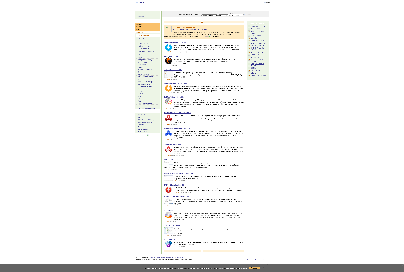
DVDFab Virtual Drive (258, 75)
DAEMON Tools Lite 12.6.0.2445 (175, 42)
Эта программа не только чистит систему (190, 29)
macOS (138, 26)
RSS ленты (142, 115)
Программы (141, 9)
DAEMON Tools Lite (258, 26)
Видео (140, 67)
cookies (166, 268)
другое (141, 54)
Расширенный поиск (253, 4)
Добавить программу (146, 119)
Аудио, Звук (142, 62)
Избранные (141, 16)
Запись (141, 41)
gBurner (254, 73)
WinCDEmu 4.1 (169, 239)
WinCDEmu (255, 57)
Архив (140, 117)
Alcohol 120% (256, 29)
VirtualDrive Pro (257, 52)
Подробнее (204, 36)
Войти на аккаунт (207, 3)
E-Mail (140, 57)
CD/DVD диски (143, 35)
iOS (137, 29)
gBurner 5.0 (168, 210)
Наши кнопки (143, 129)
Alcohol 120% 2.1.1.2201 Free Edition (177, 113)
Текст (140, 101)
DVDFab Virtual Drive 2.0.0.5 (174, 97)
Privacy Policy (179, 257)
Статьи (152, 9)
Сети (139, 96)
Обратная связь (144, 127)
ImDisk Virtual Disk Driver (258, 49)
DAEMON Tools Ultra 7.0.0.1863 (175, 83)
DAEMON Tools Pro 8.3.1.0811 (174, 185)
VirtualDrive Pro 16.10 (172, 226)
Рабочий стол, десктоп (146, 89)
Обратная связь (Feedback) (164, 257)
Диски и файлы (144, 74)
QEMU (253, 68)
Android (139, 24)
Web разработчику (145, 60)
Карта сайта (230, 3)
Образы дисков (144, 46)
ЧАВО (173, 257)
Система (141, 98)
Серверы (141, 94)
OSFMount (255, 54)
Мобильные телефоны (146, 81)
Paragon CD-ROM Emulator (257, 65)
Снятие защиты (144, 49)
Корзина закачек (142, 13)
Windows (139, 32)
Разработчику (143, 91)
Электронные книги (145, 106)
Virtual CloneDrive (257, 45)
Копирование (143, 43)
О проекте (141, 124)
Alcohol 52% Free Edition (257, 32)
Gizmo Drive (255, 70)
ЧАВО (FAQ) (142, 132)
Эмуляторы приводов (146, 51)
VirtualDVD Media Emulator (257, 60)
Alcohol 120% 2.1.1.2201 (172, 144)
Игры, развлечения (145, 77)
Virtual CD (254, 38)
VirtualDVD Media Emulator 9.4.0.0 (176, 196)
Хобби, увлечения (145, 103)
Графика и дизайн (145, 69)
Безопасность (143, 64)
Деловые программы (146, 72)
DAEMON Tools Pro (258, 43)
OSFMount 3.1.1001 (171, 160)
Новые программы (145, 122)
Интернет (141, 79)
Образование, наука (145, 86)
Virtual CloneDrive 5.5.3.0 (173, 70)
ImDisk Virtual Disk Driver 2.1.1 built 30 (178, 173)
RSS (237, 3)
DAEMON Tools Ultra (258, 40)
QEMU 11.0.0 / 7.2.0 (171, 56)
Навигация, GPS (144, 84)
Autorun (141, 38)
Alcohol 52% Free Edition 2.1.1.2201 (177, 128)
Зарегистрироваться (219, 3)
